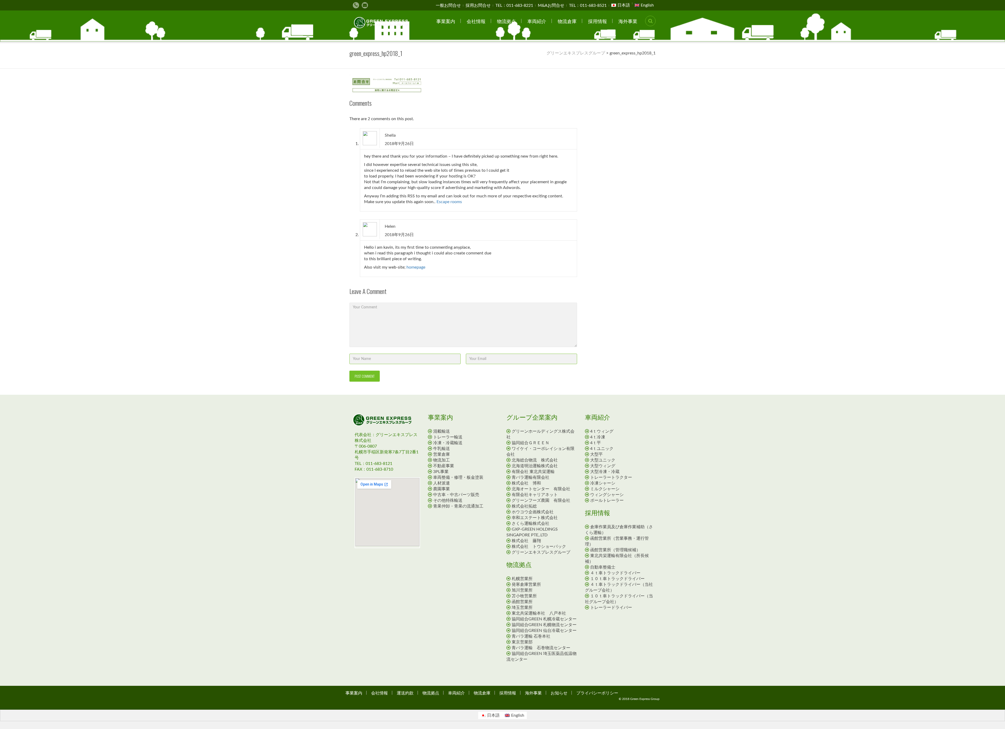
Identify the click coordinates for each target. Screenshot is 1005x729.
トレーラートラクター (611, 477)
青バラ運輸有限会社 (530, 477)
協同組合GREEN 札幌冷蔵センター (544, 619)
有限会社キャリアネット (535, 495)
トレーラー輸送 (447, 437)
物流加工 (441, 460)
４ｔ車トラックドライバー (617, 573)
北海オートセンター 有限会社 (541, 489)
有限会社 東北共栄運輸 (533, 472)
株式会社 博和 (526, 483)
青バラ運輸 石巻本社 (531, 636)
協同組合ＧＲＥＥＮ (530, 443)
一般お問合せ (448, 5)
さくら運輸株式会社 (530, 523)
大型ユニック (602, 460)
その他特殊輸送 (447, 500)
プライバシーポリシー (597, 692)
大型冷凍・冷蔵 (604, 472)
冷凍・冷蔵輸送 (447, 443)
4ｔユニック (601, 449)
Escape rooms (449, 202)
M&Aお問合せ (551, 5)
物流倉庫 (567, 21)
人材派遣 (441, 483)
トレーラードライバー (613, 607)
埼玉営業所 (522, 607)
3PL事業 (441, 472)
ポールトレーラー (607, 500)
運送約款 (405, 692)
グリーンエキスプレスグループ (541, 552)
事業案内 (445, 21)
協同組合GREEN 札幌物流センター (544, 625)
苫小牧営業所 (524, 596)
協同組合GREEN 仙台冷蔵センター (544, 630)
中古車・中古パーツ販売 (456, 495)
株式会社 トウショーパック (539, 546)
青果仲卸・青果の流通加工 (458, 506)
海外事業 (627, 21)
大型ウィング (602, 466)
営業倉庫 (441, 454)
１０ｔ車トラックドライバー (619, 579)
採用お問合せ (478, 5)
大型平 (596, 454)
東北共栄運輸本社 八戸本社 (539, 613)
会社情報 (476, 21)
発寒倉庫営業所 (526, 584)
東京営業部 (522, 642)
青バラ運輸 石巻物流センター (541, 648)
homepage (415, 267)
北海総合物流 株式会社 (535, 460)
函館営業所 (522, 602)
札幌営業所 (522, 579)
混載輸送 (441, 431)
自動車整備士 (604, 567)
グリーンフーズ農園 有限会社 (541, 500)
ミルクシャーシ (604, 489)
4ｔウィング (601, 431)
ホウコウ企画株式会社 (533, 512)
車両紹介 (536, 21)
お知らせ (559, 692)
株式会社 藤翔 (526, 541)
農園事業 (441, 489)
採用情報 (597, 21)
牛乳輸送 (441, 449)
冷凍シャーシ (602, 483)
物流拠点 (506, 21)
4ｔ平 (595, 443)
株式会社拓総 (524, 506)
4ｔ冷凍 (597, 437)
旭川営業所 (522, 590)
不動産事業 (443, 466)
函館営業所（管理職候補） (615, 550)
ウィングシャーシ (607, 495)
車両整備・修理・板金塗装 (458, 477)
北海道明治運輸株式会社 (535, 466)
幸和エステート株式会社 (535, 518)
